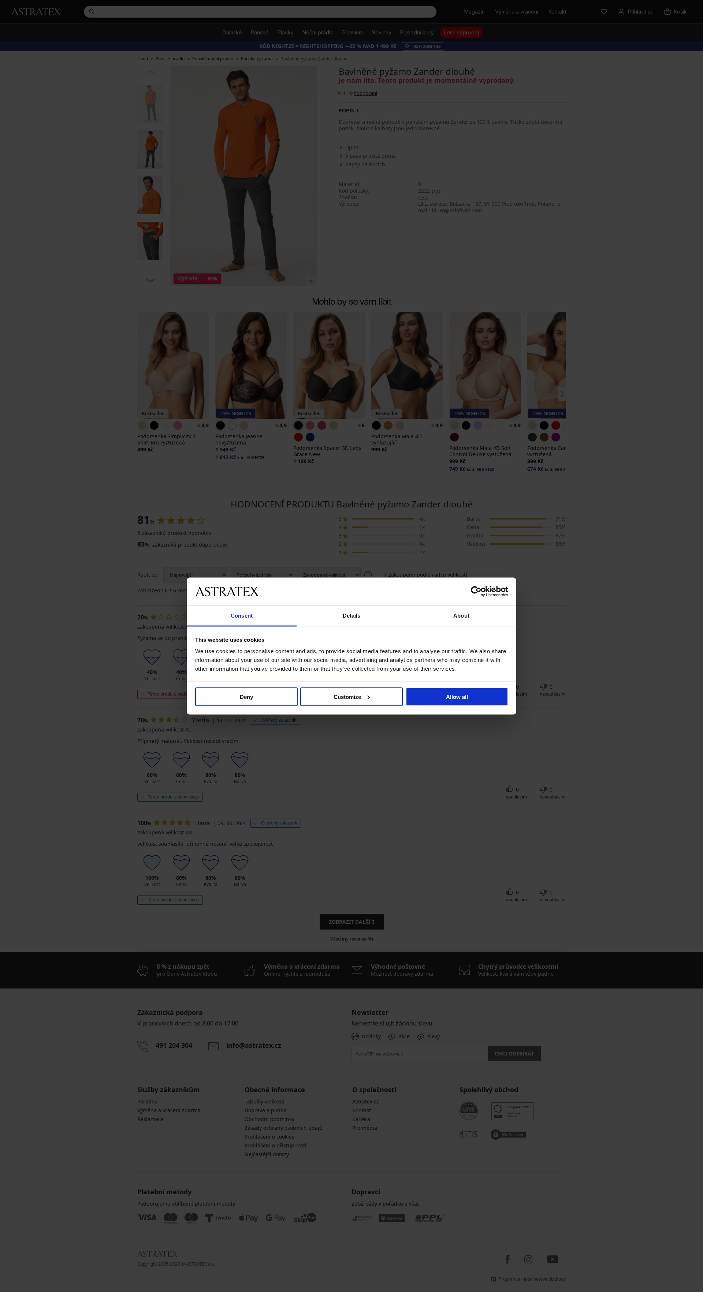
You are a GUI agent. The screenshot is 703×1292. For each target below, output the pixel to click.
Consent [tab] (242, 616)
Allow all (457, 696)
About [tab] (461, 616)
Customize (347, 696)
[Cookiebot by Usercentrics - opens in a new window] (476, 591)
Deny (246, 696)
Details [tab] (352, 616)
